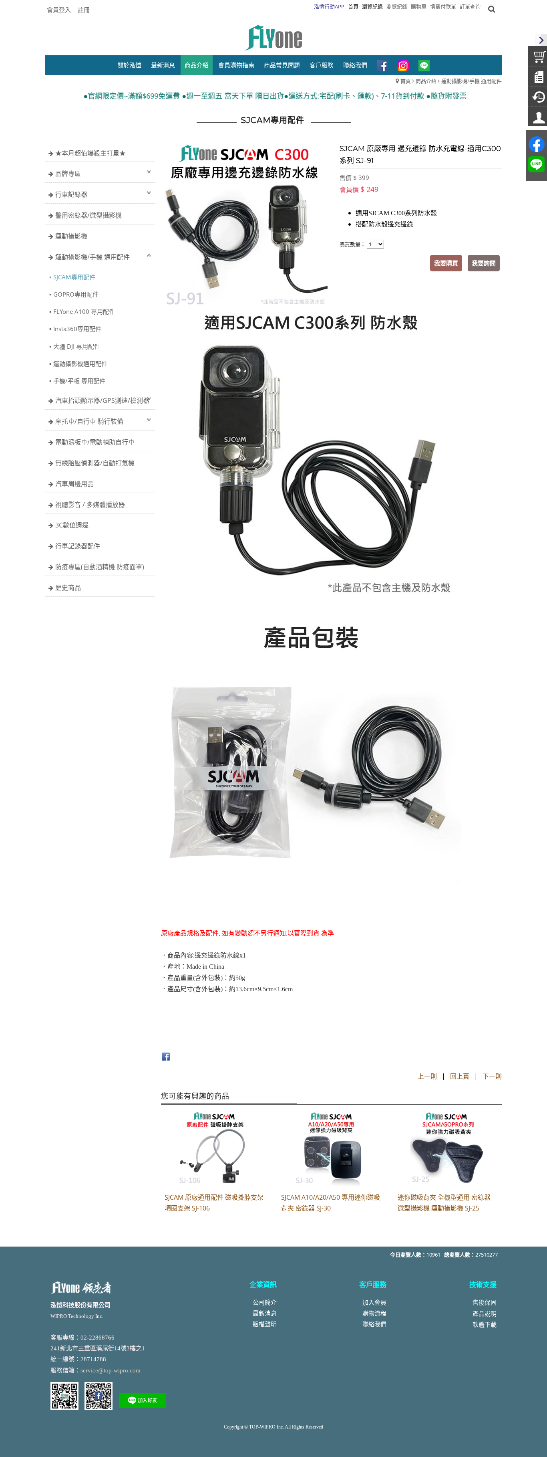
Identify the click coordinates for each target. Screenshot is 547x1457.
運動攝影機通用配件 (80, 364)
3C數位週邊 (71, 525)
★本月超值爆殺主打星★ (90, 153)
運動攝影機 (71, 236)
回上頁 (459, 1076)
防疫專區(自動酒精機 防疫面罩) (99, 566)
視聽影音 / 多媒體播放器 (90, 504)
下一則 (492, 1076)
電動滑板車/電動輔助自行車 (95, 442)
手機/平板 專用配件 (79, 381)
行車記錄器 (71, 194)
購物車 (418, 6)
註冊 (84, 10)
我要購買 (446, 263)
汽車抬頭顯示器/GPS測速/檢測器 (102, 400)
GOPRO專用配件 (76, 294)
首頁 (405, 81)
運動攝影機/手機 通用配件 (471, 81)
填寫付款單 (443, 6)
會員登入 (59, 10)
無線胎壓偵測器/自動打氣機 (95, 463)
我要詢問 (484, 263)
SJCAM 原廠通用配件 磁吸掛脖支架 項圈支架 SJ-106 (214, 1202)
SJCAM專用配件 (74, 277)
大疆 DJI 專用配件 (76, 346)
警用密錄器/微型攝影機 (88, 215)
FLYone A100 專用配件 (84, 311)
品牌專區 (68, 173)
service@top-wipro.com (110, 1370)
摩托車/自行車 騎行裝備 (89, 421)
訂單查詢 (470, 6)
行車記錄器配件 (77, 546)
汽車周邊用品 (74, 483)
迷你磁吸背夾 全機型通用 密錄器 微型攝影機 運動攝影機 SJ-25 (444, 1202)
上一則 (427, 1076)
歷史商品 (68, 587)
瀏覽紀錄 (396, 6)
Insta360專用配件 (77, 329)
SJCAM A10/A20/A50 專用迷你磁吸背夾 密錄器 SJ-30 (330, 1202)
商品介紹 (426, 81)
